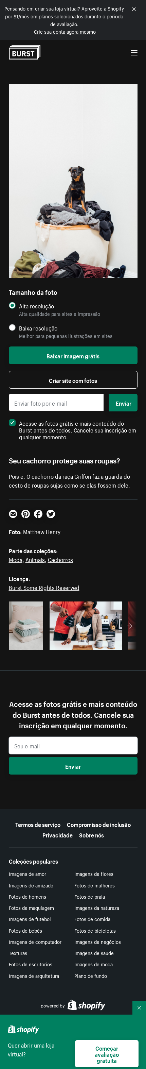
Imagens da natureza (96, 907)
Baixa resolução (38, 328)
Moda (15, 559)
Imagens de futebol (30, 918)
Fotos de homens (27, 896)
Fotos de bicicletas (95, 930)
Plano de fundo (90, 975)
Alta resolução (36, 306)
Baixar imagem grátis (73, 355)
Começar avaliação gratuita (107, 1053)
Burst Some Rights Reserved (44, 586)
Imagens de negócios (97, 941)
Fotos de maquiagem (31, 907)
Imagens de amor (27, 873)
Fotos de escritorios (30, 964)
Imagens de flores (93, 873)
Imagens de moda (93, 964)
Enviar (123, 402)
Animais (35, 559)
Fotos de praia (89, 896)
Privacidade (57, 834)
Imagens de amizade (31, 885)
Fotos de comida (92, 918)
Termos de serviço (37, 823)
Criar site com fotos (73, 379)
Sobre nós (91, 834)
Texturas (18, 952)
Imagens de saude (94, 952)
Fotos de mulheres (94, 885)
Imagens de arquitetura (34, 975)
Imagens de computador (35, 941)
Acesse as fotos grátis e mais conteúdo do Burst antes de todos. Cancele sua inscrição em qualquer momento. (77, 429)
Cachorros (60, 559)
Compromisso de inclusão (99, 823)
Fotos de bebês (25, 930)
